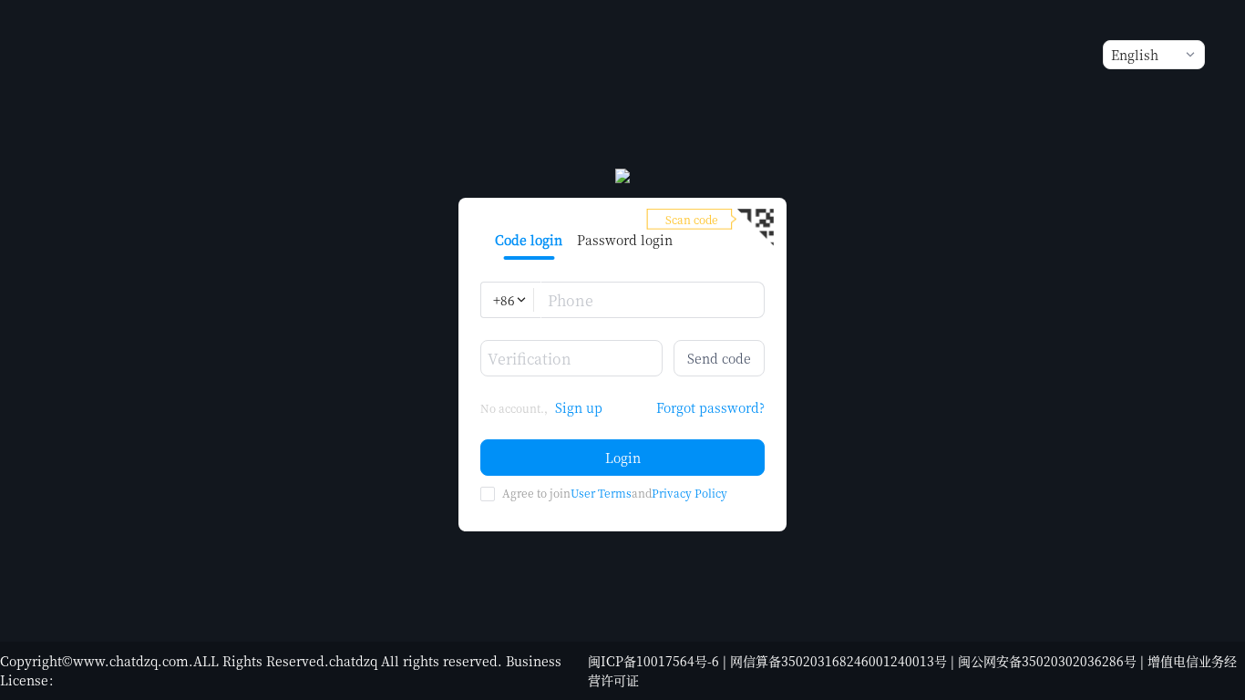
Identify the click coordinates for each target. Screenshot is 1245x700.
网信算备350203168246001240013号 (838, 661)
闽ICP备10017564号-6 (653, 661)
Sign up (578, 407)
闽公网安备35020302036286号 (1047, 661)
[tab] (529, 240)
